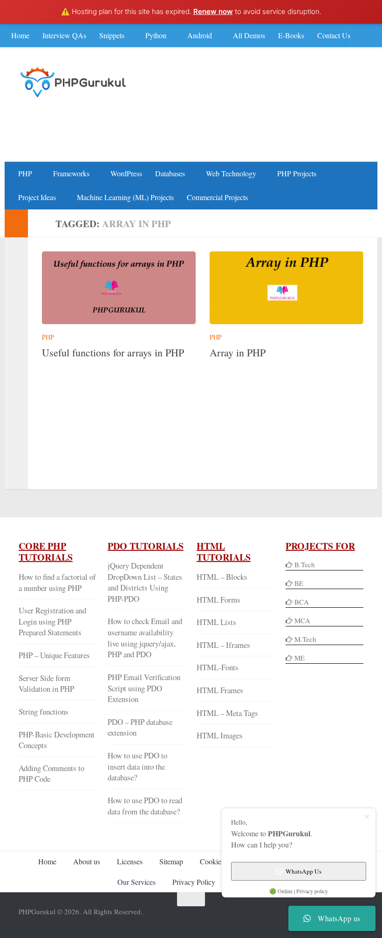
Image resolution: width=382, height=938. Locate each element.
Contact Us (333, 35)
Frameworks (71, 173)
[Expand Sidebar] (16, 223)
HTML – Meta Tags (227, 713)
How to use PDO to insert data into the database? (137, 766)
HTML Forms (218, 599)
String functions (43, 711)
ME (299, 657)
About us (86, 861)
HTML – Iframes (223, 644)
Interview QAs (64, 35)
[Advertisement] (193, 124)
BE (298, 583)
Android (199, 35)
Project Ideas (37, 197)
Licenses (130, 861)
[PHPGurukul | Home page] (74, 82)
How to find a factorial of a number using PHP (57, 582)
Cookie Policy (221, 861)
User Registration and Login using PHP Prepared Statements (52, 621)
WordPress (126, 173)
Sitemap (171, 861)
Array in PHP (238, 352)
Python (155, 35)
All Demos (249, 35)
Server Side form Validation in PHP (46, 684)
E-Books (291, 35)
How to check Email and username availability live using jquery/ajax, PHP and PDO (145, 638)
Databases (170, 173)
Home (20, 35)
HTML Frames (220, 690)
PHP (25, 173)
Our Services (136, 882)
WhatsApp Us (303, 871)
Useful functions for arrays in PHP (113, 352)
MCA (302, 620)
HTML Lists (216, 622)
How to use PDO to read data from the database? (145, 806)
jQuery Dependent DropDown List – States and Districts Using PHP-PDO (145, 582)
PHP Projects (296, 173)
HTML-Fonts (218, 667)
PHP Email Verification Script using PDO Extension (144, 688)
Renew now (213, 11)
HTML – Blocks (222, 576)
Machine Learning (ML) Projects (125, 197)
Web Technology (231, 173)
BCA (301, 601)
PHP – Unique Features (54, 655)
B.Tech (304, 564)
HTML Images (220, 735)
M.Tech (305, 639)
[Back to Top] (191, 899)
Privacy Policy (193, 882)
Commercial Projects (217, 197)
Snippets (111, 35)
